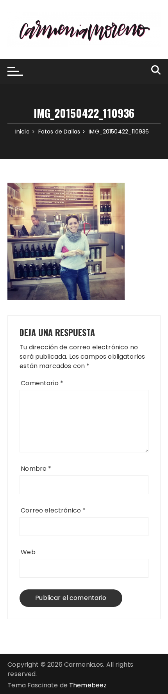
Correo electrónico (53, 510)
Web (28, 552)
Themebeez (88, 685)
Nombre (36, 468)
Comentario (42, 383)
